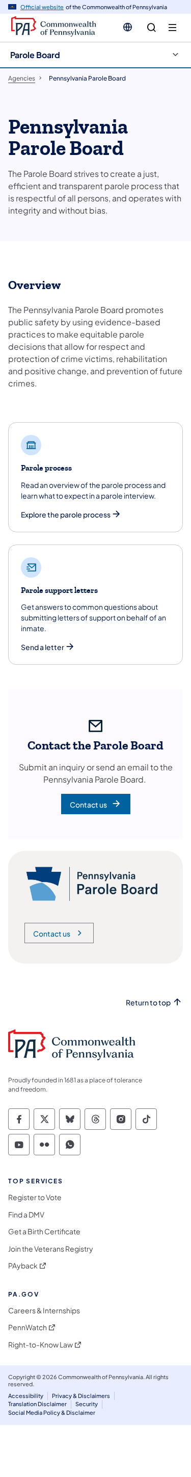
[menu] (172, 28)
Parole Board (35, 55)
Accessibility (25, 1395)
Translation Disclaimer (37, 1404)
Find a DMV (26, 1214)
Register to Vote (35, 1197)
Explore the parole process (66, 514)
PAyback (23, 1265)
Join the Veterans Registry (50, 1249)
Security (86, 1404)
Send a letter (42, 647)
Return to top (148, 1002)
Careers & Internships (44, 1310)
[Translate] (127, 27)
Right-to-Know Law (40, 1344)
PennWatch (27, 1327)
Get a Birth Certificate (44, 1231)
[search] (151, 28)
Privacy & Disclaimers (81, 1395)
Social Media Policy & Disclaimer (51, 1412)
